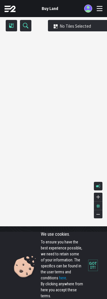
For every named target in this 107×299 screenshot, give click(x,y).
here (62, 278)
